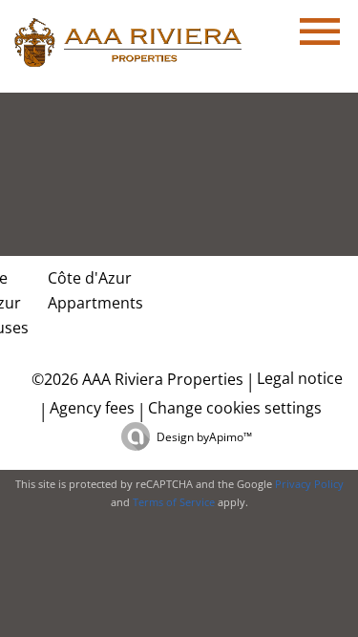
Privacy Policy (309, 484)
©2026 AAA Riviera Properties (135, 379)
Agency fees (92, 407)
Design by (204, 437)
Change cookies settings (235, 407)
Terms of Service (174, 502)
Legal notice (300, 378)
